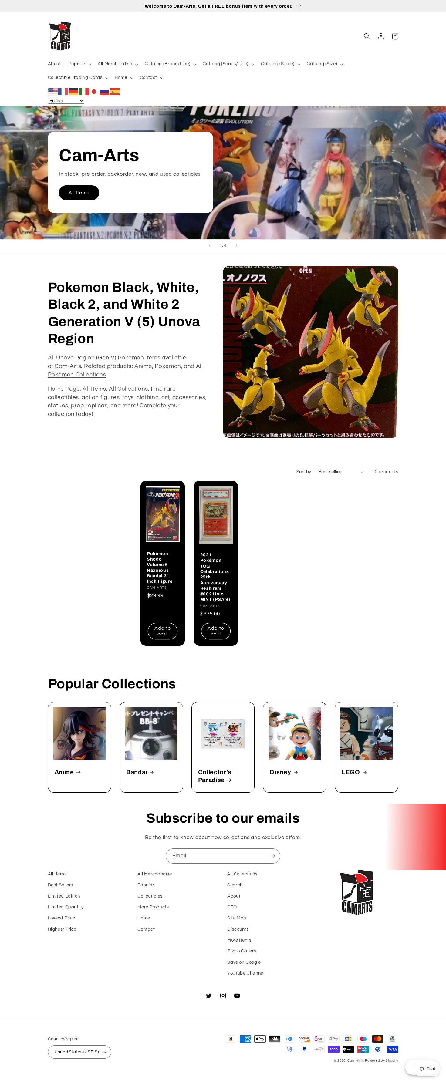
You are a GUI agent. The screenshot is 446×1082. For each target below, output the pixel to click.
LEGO (351, 772)
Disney (280, 772)
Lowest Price (62, 918)
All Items (79, 192)
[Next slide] (236, 246)
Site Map (236, 918)
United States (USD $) (77, 1052)
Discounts (238, 929)
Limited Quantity (66, 907)
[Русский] (105, 91)
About (233, 896)
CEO (232, 907)
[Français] (63, 91)
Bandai (136, 772)
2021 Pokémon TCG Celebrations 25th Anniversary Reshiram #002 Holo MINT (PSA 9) (215, 577)
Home (143, 918)
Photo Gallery (241, 951)
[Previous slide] (209, 246)
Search (235, 885)
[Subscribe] (273, 855)
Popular (145, 885)
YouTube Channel (245, 973)
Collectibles (150, 896)
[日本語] (94, 91)
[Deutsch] (74, 91)
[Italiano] (84, 91)
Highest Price (62, 929)
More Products (153, 907)
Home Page (64, 389)
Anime (143, 366)
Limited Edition (64, 896)
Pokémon (168, 366)
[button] (79, 64)
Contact (146, 929)
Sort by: (304, 472)
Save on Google (244, 962)
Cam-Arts (68, 366)
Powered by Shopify (381, 1060)
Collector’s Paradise (214, 776)
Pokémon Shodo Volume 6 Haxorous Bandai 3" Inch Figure (159, 567)
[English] (53, 91)
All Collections (128, 389)
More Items (239, 940)
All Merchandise (154, 874)
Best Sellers (60, 885)
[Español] (115, 91)
